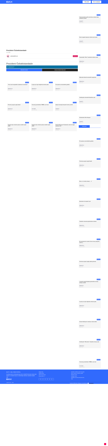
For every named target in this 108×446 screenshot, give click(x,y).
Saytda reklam (41, 373)
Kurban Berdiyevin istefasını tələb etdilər (88, 321)
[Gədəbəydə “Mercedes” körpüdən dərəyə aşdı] (90, 334)
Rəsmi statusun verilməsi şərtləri (77, 373)
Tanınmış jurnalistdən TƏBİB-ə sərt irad (40, 104)
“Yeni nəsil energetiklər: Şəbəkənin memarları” (18, 84)
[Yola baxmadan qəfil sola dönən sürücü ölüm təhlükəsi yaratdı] (90, 10)
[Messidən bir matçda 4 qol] (90, 194)
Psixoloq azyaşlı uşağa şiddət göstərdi (87, 261)
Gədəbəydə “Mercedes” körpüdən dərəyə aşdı (89, 341)
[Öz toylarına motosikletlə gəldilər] (66, 77)
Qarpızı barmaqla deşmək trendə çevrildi (64, 104)
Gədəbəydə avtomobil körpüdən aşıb (87, 97)
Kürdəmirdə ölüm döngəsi (84, 117)
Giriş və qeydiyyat (96, 1)
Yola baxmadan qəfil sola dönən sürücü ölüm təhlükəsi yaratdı (89, 18)
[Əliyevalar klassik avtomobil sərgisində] (90, 70)
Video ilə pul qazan (42, 374)
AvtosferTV (57, 108)
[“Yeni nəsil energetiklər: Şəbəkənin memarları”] (18, 77)
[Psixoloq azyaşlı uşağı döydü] (18, 97)
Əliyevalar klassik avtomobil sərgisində (87, 77)
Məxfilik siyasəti (74, 374)
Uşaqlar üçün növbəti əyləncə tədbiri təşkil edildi (17, 125)
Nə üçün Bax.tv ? (42, 376)
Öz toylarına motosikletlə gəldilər (63, 84)
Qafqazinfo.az (10, 88)
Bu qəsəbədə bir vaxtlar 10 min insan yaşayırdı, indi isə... (89, 242)
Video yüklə (86, 1)
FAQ (72, 378)
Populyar (84, 126)
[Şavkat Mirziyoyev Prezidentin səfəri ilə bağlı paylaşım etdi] (66, 117)
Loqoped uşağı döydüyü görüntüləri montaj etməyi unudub (88, 282)
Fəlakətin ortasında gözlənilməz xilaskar (87, 221)
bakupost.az (81, 265)
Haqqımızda (41, 371)
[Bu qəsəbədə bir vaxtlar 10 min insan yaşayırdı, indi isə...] (90, 234)
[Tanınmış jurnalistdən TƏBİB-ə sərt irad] (42, 97)
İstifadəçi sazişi (74, 376)
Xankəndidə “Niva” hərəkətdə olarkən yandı (88, 57)
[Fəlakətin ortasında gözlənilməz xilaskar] (90, 214)
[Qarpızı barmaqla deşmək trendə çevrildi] (66, 97)
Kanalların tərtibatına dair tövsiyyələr (77, 371)
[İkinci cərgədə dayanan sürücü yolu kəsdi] (90, 30)
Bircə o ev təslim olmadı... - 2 (85, 181)
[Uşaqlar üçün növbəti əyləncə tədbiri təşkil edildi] (18, 117)
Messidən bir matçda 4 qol (85, 201)
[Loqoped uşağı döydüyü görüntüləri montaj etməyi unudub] (90, 274)
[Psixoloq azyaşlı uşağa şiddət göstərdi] (90, 254)
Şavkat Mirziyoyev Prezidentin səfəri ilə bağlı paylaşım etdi (65, 125)
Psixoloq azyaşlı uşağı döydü (14, 104)
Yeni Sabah (34, 108)
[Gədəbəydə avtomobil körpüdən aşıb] (90, 90)
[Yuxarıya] (105, 444)
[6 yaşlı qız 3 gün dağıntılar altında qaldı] (42, 77)
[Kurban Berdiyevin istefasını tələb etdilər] (90, 314)
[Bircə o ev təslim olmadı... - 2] (90, 174)
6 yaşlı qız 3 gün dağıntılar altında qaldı (40, 84)
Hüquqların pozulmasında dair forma (77, 377)
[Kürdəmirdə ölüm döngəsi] (90, 110)
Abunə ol (75, 56)
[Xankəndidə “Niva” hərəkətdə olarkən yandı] (90, 50)
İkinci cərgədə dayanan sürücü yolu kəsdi (88, 37)
